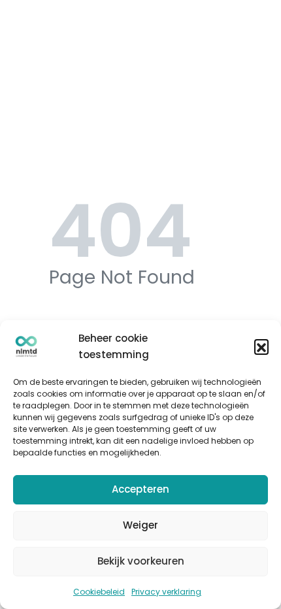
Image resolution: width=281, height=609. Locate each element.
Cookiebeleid (99, 591)
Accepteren (140, 489)
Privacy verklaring (166, 591)
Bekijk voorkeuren (140, 561)
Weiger (140, 525)
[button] (261, 346)
